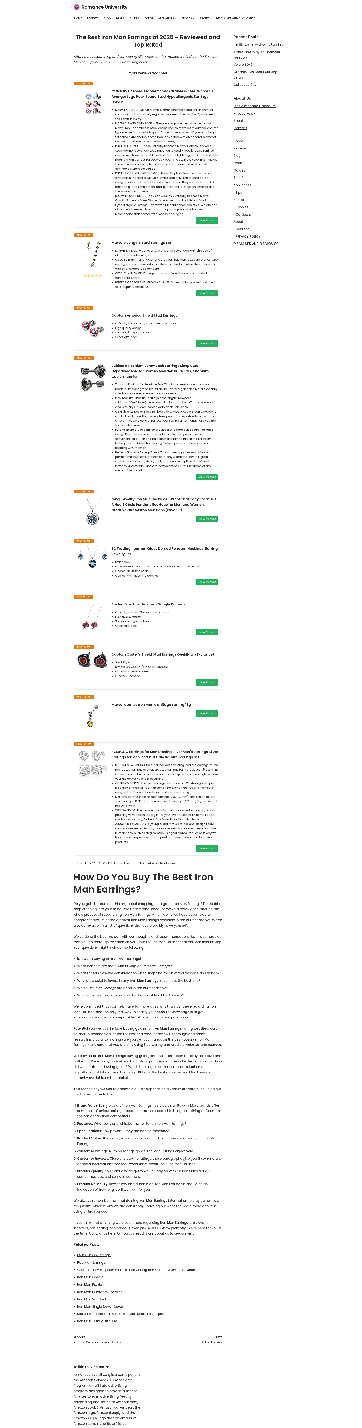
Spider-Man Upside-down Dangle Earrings (148, 604)
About (238, 121)
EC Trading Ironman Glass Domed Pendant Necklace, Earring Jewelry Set (164, 551)
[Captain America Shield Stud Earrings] (92, 328)
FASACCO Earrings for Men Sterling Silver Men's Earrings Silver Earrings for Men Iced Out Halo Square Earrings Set (164, 754)
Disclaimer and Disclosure (255, 106)
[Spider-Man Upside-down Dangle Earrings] (92, 617)
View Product (207, 220)
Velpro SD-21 (244, 64)
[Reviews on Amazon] (92, 275)
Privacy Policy (245, 113)
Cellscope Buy (245, 84)
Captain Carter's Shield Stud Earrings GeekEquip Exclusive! (162, 654)
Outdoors (243, 214)
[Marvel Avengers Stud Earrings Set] (92, 255)
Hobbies (241, 207)
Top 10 (148, 18)
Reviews (92, 18)
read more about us (152, 1233)
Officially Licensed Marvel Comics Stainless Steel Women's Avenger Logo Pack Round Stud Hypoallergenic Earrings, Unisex (162, 96)
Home (78, 18)
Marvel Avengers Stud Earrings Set (141, 242)
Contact (240, 128)
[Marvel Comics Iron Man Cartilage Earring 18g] (92, 716)
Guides (134, 18)
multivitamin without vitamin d (259, 44)
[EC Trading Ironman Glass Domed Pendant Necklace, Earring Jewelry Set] (92, 557)
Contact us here (102, 1233)
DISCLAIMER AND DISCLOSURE (235, 18)
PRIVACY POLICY (247, 236)
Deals (120, 18)
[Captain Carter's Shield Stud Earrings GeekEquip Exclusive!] (92, 660)
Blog (107, 18)
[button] (175, 18)
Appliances (243, 185)
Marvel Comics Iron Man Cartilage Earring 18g (151, 704)
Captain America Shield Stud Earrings (144, 315)
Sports (239, 200)
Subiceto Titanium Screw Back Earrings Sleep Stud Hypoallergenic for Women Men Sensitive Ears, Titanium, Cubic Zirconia (160, 371)
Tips (238, 192)
